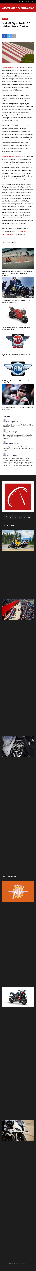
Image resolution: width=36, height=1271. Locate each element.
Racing (5, 18)
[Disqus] (18, 442)
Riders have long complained (11, 156)
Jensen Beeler (8, 30)
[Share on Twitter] (9, 36)
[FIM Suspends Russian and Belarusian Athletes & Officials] (18, 367)
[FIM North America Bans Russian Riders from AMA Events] (18, 341)
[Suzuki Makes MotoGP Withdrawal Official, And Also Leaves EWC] (18, 287)
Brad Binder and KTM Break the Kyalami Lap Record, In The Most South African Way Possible (17, 273)
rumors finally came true (13, 67)
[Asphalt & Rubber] (18, 8)
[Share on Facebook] (4, 36)
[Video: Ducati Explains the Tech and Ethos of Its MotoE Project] (18, 314)
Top (18, 1267)
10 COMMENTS (24, 30)
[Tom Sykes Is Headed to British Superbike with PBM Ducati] (18, 394)
